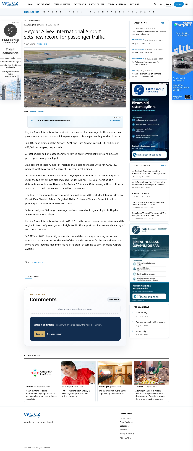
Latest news (43, 4)
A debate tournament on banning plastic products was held (146, 75)
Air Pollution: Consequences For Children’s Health (145, 63)
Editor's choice (62, 4)
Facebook (33, 111)
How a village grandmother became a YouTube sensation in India (148, 203)
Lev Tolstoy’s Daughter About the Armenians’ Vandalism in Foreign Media (149, 172)
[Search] (155, 4)
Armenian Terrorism (140, 193)
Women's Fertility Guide (142, 52)
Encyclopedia (96, 4)
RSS (122, 438)
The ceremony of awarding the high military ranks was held (112, 392)
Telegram (41, 111)
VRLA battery (141, 312)
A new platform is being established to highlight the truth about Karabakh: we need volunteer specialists (41, 394)
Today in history (117, 4)
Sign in (168, 4)
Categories (80, 4)
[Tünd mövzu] (160, 4)
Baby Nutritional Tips (141, 43)
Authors (134, 4)
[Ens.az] (10, 4)
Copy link (42, 43)
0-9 (44, 12)
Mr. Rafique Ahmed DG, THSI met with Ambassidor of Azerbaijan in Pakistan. (148, 183)
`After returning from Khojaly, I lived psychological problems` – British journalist (76, 393)
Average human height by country (151, 322)
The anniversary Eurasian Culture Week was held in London (149, 32)
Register (179, 4)
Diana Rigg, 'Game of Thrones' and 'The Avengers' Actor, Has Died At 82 (149, 214)
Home (30, 4)
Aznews (38, 262)
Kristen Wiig (141, 331)
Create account (54, 334)
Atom (128, 438)
